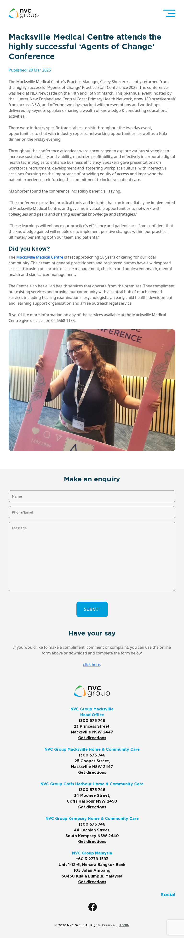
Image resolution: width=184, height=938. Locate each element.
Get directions (92, 738)
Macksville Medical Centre (39, 257)
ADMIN (124, 925)
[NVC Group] (24, 13)
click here (91, 664)
